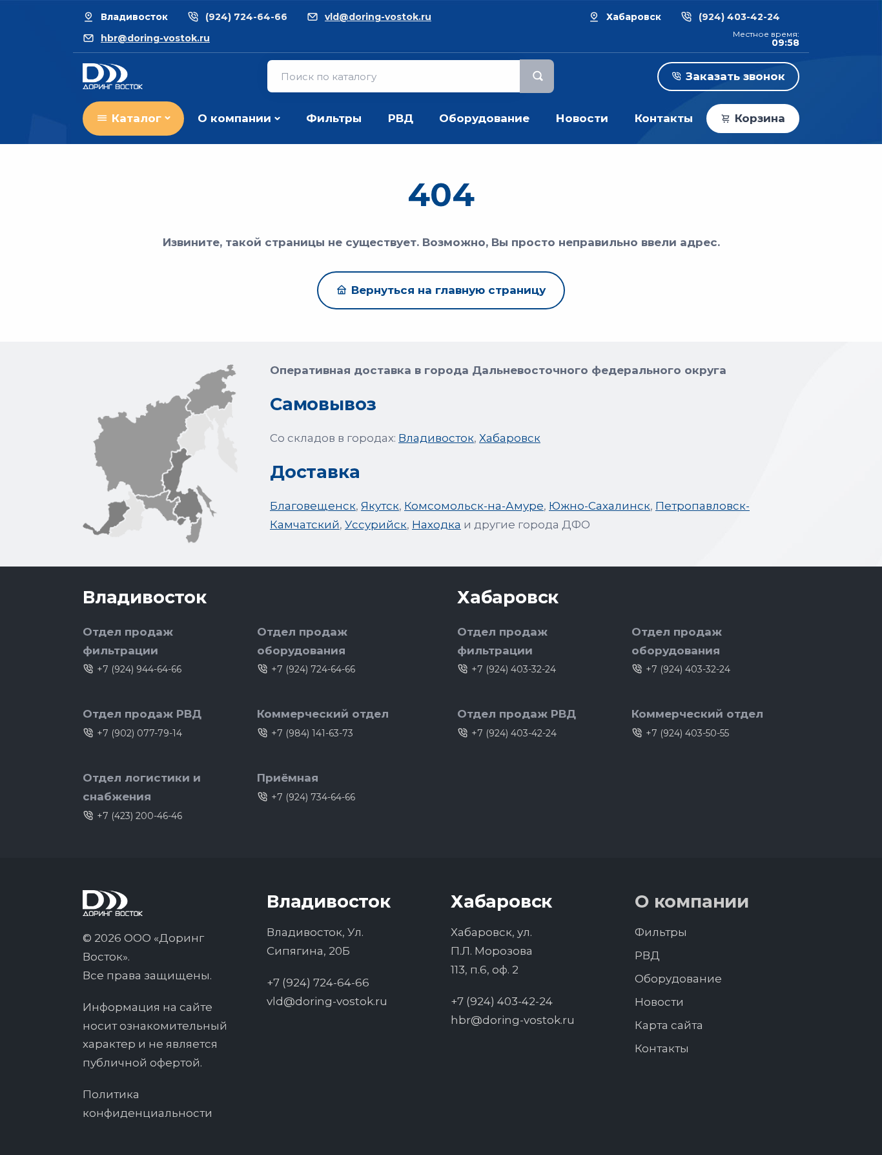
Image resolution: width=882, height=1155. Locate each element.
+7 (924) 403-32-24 (513, 669)
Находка (436, 524)
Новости (582, 118)
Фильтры (334, 118)
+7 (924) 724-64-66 (313, 669)
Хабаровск (509, 438)
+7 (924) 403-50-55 (687, 733)
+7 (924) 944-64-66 (139, 669)
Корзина (760, 118)
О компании (234, 118)
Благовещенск (313, 505)
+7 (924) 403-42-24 (514, 733)
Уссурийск (376, 524)
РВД (400, 118)
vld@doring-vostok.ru (378, 17)
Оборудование (484, 118)
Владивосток (436, 438)
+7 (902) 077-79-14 (139, 733)
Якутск (380, 505)
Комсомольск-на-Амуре (474, 505)
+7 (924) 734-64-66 (313, 797)
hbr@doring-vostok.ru (155, 38)
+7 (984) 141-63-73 (312, 733)
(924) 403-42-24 (739, 17)
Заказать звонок (735, 76)
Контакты (664, 118)
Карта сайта (669, 1025)
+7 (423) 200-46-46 (139, 816)
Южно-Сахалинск (599, 505)
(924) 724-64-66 (246, 17)
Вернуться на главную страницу (448, 290)
